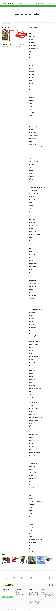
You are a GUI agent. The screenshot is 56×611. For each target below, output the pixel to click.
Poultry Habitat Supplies (40, 438)
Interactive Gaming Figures (40, 333)
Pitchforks (40, 367)
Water (40, 544)
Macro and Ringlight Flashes (40, 361)
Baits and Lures (40, 123)
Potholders (40, 435)
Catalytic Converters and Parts (40, 161)
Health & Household (40, 62)
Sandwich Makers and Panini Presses (40, 210)
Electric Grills (40, 237)
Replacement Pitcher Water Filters (40, 452)
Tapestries (40, 419)
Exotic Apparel (40, 242)
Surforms (40, 507)
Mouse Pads (40, 382)
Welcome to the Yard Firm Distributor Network (8, 0)
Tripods (40, 531)
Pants (40, 243)
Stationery (40, 499)
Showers (40, 481)
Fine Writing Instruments (40, 255)
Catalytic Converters (40, 159)
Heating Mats (40, 316)
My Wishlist (23, 592)
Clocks (40, 173)
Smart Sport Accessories (40, 492)
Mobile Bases (40, 376)
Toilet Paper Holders (40, 524)
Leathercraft (40, 353)
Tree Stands (40, 530)
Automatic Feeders (40, 120)
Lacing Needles (40, 350)
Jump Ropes (40, 103)
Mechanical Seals (40, 371)
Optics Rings (40, 400)
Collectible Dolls (40, 182)
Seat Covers (40, 469)
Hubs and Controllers (40, 324)
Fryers (40, 278)
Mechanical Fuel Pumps (40, 370)
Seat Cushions (40, 470)
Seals (40, 396)
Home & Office (33, 6)
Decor (40, 51)
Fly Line (40, 268)
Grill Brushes (40, 292)
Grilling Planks (40, 298)
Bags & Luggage (40, 42)
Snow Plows (40, 214)
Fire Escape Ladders (40, 257)
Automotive (40, 37)
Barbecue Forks (40, 129)
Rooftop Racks (40, 80)
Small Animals (40, 487)
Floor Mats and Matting (40, 266)
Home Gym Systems (40, 318)
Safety (40, 458)
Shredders (40, 483)
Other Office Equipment (40, 403)
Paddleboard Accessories (40, 408)
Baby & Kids (40, 39)
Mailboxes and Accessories (40, 362)
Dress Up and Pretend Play (40, 231)
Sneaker (40, 86)
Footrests (40, 275)
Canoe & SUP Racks (40, 45)
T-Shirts (40, 513)
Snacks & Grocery (40, 85)
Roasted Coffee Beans (40, 306)
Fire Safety (40, 260)
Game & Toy (40, 59)
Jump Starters (40, 339)
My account (18, 591)
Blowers (40, 141)
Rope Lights (40, 329)
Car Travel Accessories (40, 147)
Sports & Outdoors (40, 88)
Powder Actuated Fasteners (40, 440)
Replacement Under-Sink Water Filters (40, 454)
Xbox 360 (40, 393)
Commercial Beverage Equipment (40, 184)
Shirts (40, 245)
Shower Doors (40, 480)
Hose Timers (40, 321)
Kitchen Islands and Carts (40, 344)
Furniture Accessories (40, 280)
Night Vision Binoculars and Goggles (40, 388)
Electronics (40, 54)
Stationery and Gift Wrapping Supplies (40, 501)
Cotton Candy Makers (40, 208)
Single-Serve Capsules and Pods (40, 307)
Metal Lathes (40, 373)
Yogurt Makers (40, 211)
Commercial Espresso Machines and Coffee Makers (40, 187)
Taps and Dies (40, 368)
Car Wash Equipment (40, 149)
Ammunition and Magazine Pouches (40, 114)
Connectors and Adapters (40, 190)
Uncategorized (40, 91)
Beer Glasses (40, 133)
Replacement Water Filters (40, 455)
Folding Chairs (40, 164)
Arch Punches (40, 118)
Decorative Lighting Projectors (40, 217)
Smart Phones (40, 83)
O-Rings (40, 394)
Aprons (40, 115)
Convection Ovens (40, 199)
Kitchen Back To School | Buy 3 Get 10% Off (40, 341)
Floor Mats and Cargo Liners (40, 194)
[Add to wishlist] (9, 29)
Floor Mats (40, 152)
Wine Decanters (40, 550)
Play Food (40, 425)
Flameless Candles (40, 254)
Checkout (23, 594)
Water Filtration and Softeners (40, 547)
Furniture (40, 57)
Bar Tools (40, 124)
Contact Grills (40, 196)
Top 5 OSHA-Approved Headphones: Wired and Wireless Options (37, 597)
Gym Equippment (40, 310)
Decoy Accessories (40, 219)
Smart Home (40, 82)
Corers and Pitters (40, 204)
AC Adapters (40, 94)
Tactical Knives (40, 516)
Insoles (40, 332)
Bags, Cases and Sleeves (40, 121)
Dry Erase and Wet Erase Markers (40, 234)
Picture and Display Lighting (40, 420)
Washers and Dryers (40, 542)
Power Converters (40, 95)
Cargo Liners (40, 150)
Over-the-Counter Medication (40, 274)
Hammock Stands (40, 313)
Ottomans (40, 405)
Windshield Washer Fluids (40, 548)
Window (40, 536)
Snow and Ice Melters (40, 493)
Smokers (40, 239)
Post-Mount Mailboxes (40, 434)
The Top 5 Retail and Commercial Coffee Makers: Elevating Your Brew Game (31, 600)
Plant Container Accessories (40, 423)
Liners (40, 358)
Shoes (40, 167)
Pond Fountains (40, 431)
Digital (40, 53)
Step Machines (40, 504)
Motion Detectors (40, 379)
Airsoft (40, 109)
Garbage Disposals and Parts (40, 283)
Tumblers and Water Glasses (40, 135)
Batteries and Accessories (40, 132)
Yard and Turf (5, 6)
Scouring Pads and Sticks (40, 463)
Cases (40, 158)
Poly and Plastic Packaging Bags (40, 428)
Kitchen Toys (40, 345)
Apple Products (40, 33)
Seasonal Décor (40, 342)
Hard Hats (40, 315)
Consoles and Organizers (40, 193)
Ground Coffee (40, 304)
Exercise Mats (40, 100)
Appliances (21, 6)
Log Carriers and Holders (40, 263)
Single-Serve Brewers (40, 178)
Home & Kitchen (40, 65)
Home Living (40, 66)
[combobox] (24, 3)
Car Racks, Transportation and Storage (40, 146)
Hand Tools (16, 6)
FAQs (53, 0)
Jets (40, 338)
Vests (40, 496)
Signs (40, 486)
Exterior (40, 248)
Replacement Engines (40, 451)
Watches (40, 92)
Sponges (40, 464)
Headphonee (40, 207)
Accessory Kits (40, 97)
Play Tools (40, 347)
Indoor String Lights (40, 327)
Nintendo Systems (40, 391)
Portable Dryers (40, 432)
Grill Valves (40, 297)
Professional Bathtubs (40, 443)
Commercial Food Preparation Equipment (40, 185)
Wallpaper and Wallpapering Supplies (40, 539)
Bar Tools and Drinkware (40, 126)
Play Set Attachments (40, 426)
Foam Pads (40, 271)
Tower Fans (40, 527)
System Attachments (40, 512)
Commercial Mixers (40, 188)
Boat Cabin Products (40, 143)
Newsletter (23, 591)
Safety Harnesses (40, 460)
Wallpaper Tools (40, 541)
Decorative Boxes (40, 216)
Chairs (40, 162)
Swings (40, 510)
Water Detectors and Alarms (40, 545)
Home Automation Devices (40, 225)
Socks (40, 495)
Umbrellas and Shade (40, 533)
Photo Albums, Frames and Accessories (40, 417)
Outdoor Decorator (40, 406)
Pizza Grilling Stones (40, 295)
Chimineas (40, 170)
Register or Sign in (48, 3)
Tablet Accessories (40, 515)
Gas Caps (40, 284)
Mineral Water (40, 374)
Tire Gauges (40, 522)
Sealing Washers (40, 466)
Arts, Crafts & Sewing (40, 36)
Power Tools (10, 6)
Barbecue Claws (40, 127)
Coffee (40, 175)
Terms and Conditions (17, 593)
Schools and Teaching (40, 461)
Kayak (40, 68)
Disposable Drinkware (40, 222)
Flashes (40, 265)
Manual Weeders (40, 365)
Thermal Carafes (40, 179)
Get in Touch (18, 596)
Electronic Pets (40, 240)
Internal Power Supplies (40, 335)
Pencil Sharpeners (40, 414)
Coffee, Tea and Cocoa (40, 181)
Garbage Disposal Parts (40, 281)
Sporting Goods (26, 6)
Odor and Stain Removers (40, 397)
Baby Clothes (40, 40)
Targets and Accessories (40, 519)
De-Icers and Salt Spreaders (40, 213)
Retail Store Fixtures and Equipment (40, 457)
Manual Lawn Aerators (40, 364)
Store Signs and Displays (40, 156)
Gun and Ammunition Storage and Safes (40, 309)
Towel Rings (40, 525)
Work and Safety (40, 551)
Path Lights (40, 411)
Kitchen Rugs (40, 117)
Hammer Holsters (40, 312)
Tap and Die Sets (40, 518)
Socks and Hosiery (40, 246)
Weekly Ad (49, 0)
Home (3, 9)
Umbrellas (40, 475)
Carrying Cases (40, 155)
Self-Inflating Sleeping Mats (40, 472)
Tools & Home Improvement (40, 89)
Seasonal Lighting (40, 467)
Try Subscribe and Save (40, 489)
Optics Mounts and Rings (40, 402)
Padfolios (40, 409)
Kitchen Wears (40, 72)
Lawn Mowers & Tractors (40, 74)
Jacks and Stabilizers (40, 336)
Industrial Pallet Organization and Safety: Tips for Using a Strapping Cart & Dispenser (37, 602)
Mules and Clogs (40, 385)
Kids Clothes (40, 69)
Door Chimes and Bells (40, 223)
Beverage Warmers (40, 138)
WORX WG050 (31, 596)
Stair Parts (40, 498)
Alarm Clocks (40, 112)
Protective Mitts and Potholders (40, 300)
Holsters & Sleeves (40, 63)
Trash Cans (40, 528)
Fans (40, 249)
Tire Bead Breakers (40, 521)
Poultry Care (40, 437)
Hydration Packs (40, 101)
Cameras (40, 98)
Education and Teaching (40, 236)
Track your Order (24, 593)
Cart (22, 595)
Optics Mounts (40, 399)
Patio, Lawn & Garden (40, 78)
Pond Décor (40, 429)
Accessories (40, 31)
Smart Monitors (40, 490)
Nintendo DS (40, 390)
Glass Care (40, 289)
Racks (40, 449)
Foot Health (40, 272)
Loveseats (40, 359)
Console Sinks (40, 191)
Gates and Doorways (40, 286)
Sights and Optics (40, 484)
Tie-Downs (40, 106)
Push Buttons (40, 446)
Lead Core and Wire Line (40, 269)
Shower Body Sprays (40, 478)
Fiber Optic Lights (40, 252)
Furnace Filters (40, 251)
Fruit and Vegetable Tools (40, 277)
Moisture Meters (40, 377)
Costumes (40, 205)
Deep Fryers (40, 220)
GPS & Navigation (40, 60)
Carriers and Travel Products (40, 153)
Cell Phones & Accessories (40, 48)
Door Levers (40, 228)
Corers (40, 202)
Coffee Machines (40, 176)
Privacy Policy (18, 594)
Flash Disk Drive (40, 56)
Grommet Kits (40, 301)
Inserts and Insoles (40, 330)
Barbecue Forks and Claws (40, 130)
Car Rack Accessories (40, 144)
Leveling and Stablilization (40, 356)
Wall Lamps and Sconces (40, 422)
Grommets (40, 303)
